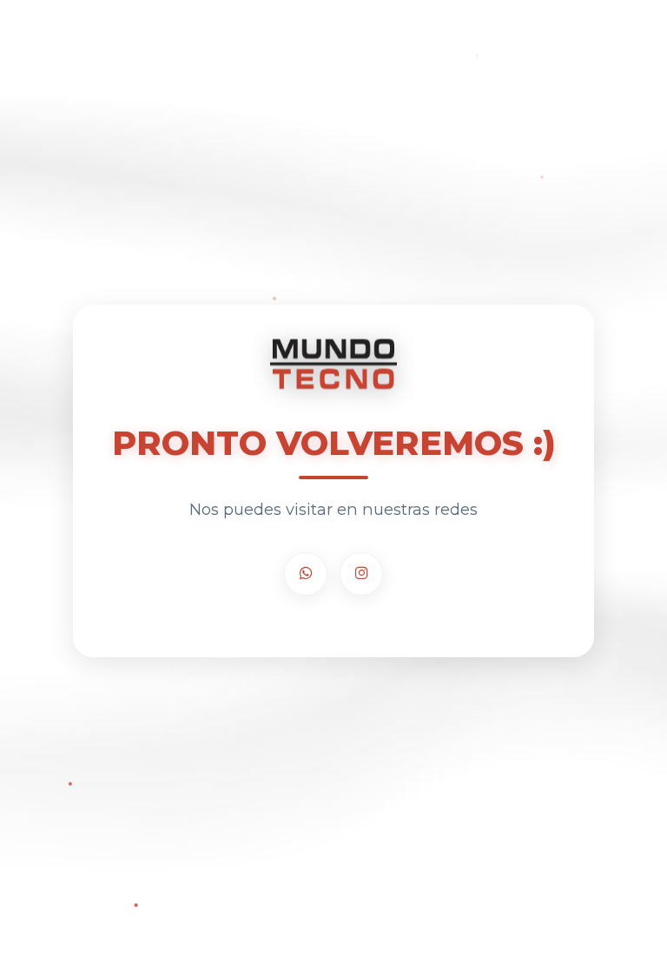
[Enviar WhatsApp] (305, 574)
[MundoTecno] (333, 364)
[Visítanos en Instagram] (361, 574)
